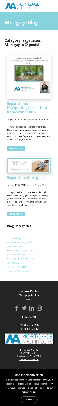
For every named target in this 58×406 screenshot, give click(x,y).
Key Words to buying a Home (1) (21, 248)
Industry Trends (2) (15, 244)
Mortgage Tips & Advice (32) (20, 256)
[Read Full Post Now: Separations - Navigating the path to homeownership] (29, 76)
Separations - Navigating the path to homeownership (27, 107)
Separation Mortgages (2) (19, 268)
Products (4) (13, 260)
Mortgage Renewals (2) (17, 252)
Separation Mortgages (26, 176)
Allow (29, 399)
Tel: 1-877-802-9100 (29, 357)
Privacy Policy (29, 392)
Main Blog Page (14, 236)
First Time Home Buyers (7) (19, 240)
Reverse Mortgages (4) (17, 264)
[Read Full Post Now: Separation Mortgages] (29, 164)
